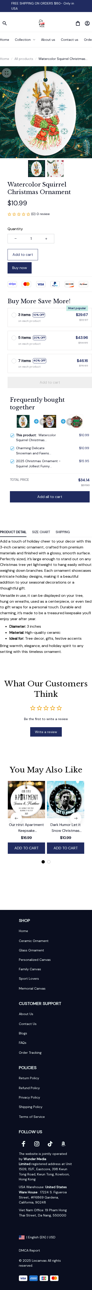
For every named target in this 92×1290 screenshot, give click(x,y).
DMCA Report (29, 1250)
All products (23, 59)
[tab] (43, 861)
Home (4, 59)
